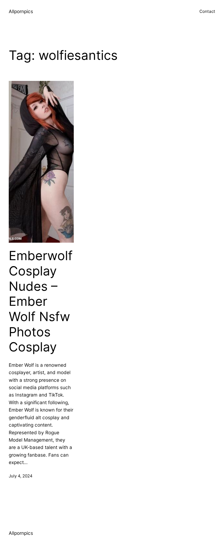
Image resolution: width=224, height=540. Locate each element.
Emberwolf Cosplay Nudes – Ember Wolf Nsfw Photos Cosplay (41, 301)
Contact (207, 11)
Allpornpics (21, 11)
